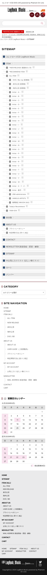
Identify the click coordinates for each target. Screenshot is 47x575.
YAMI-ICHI (13, 211)
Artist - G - (16, 117)
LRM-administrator (19, 194)
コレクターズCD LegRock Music (20, 56)
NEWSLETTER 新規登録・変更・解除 (22, 246)
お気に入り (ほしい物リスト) (18, 371)
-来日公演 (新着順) (19, 84)
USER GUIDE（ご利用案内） (18, 349)
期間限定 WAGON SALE (20, 202)
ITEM (8, 63)
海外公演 (10, 332)
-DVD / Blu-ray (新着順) (21, 80)
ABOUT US (11, 224)
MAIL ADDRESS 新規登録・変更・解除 (22, 380)
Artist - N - (16, 145)
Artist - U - (16, 174)
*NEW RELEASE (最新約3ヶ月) (20, 68)
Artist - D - (16, 104)
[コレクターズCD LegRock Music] (23, 10)
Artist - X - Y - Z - (19, 186)
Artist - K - (16, 133)
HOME (6, 308)
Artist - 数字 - (17, 190)
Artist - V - (16, 178)
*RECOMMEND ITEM (17, 72)
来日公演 (10, 327)
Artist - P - (16, 153)
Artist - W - (16, 182)
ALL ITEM (12, 76)
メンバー (10, 274)
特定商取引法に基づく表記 (18, 233)
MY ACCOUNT (9, 363)
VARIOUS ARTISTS (19, 198)
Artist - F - (16, 113)
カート (9, 267)
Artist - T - (16, 170)
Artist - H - (16, 121)
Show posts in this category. (13, 63)
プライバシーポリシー (17, 229)
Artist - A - (16, 92)
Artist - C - (16, 100)
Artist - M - (16, 141)
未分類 (9, 217)
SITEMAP (10, 253)
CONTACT (10, 239)
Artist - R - (16, 162)
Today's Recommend (17, 206)
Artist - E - (16, 108)
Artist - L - (16, 137)
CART (6, 388)
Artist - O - (16, 149)
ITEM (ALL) (8, 314)
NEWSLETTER (9, 376)
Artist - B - (16, 96)
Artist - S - (16, 166)
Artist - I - (16, 125)
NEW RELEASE (13, 323)
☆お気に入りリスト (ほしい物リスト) (22, 260)
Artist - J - (16, 129)
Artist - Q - (16, 157)
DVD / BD (11, 336)
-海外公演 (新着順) (19, 88)
